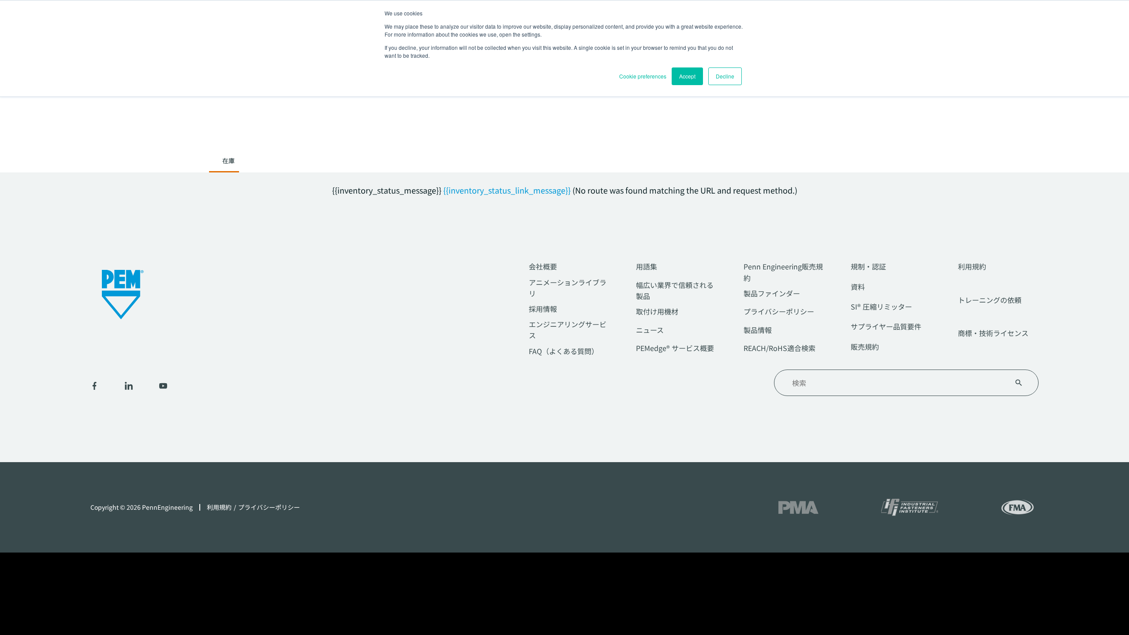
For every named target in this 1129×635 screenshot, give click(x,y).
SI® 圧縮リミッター (881, 306)
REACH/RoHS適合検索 (779, 348)
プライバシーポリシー (779, 311)
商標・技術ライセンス (993, 333)
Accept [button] (687, 76)
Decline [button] (725, 76)
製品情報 (758, 330)
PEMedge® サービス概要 (675, 348)
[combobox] (895, 383)
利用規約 (972, 266)
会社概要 (543, 266)
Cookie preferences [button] (642, 76)
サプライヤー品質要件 (886, 326)
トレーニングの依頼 (989, 300)
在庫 (228, 161)
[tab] (228, 163)
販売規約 (865, 346)
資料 (858, 286)
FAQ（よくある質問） (563, 351)
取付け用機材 (657, 311)
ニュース (650, 330)
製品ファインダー (772, 293)
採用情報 (543, 308)
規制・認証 (868, 266)
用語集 (646, 266)
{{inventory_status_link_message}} (507, 190)
